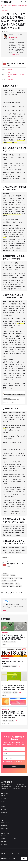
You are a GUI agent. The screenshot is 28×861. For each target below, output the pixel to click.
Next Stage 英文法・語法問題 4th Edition (12, 662)
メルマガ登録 (4, 844)
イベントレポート (5, 815)
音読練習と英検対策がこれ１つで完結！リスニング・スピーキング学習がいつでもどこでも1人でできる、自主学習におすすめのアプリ (13, 715)
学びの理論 (3, 798)
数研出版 (10, 69)
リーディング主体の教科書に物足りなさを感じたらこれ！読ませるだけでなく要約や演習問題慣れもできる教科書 (13, 687)
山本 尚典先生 (13, 37)
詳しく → (5, 610)
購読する (14, 766)
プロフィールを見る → (16, 54)
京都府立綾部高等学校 (8, 586)
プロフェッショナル (5, 822)
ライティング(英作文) (13, 74)
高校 (9, 72)
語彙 (9, 76)
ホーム (2, 5)
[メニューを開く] (25, 1)
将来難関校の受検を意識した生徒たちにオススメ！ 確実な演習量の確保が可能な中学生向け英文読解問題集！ (13, 637)
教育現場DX (4, 812)
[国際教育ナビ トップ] (6, 2)
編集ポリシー (4, 836)
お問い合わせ (4, 841)
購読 (24, 858)
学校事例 (3, 801)
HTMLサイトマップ (15, 853)
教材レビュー (8, 5)
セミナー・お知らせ (5, 828)
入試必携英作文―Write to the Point (19, 5)
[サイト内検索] (21, 1)
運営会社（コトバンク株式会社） (9, 838)
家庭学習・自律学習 (7, 583)
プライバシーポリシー (5, 853)
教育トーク (3, 809)
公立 (17, 583)
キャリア (3, 804)
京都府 (18, 586)
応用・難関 (10, 79)
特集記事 (3, 806)
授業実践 (3, 795)
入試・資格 (21, 74)
